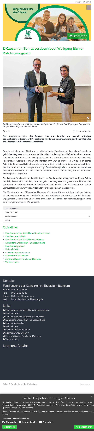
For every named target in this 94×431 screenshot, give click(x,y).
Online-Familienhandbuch (17, 252)
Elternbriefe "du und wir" (17, 255)
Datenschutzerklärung (21, 418)
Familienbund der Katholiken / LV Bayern (24, 239)
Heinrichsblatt (12, 249)
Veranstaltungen (11, 216)
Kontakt (87, 2)
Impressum (85, 384)
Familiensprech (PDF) (15, 236)
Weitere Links (11, 262)
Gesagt (7, 220)
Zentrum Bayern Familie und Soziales (23, 258)
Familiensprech (12, 313)
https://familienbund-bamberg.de (27, 299)
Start (78, 2)
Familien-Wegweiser (15, 246)
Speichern (9, 426)
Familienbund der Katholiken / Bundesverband (27, 233)
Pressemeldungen (11, 208)
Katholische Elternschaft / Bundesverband (25, 242)
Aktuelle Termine (11, 212)
